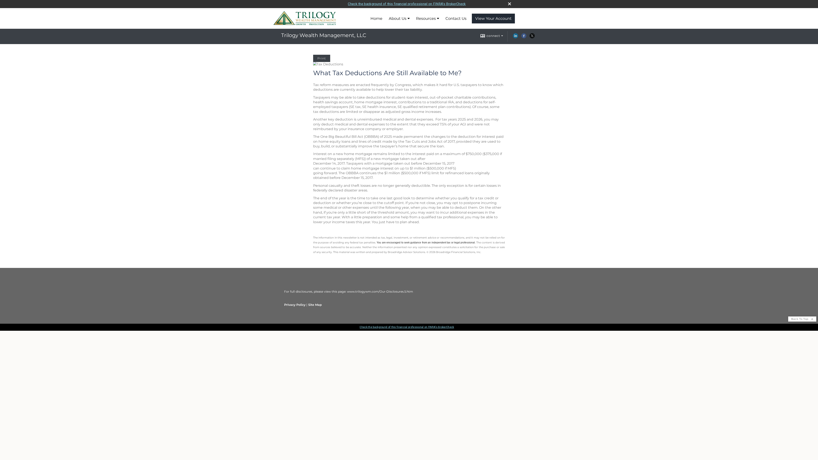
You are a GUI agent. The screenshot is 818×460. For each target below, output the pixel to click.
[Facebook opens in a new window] (523, 37)
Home (376, 18)
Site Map (315, 305)
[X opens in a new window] (532, 37)
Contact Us (456, 18)
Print (321, 58)
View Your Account (493, 18)
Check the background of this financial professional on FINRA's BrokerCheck (407, 4)
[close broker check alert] (509, 4)
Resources (426, 18)
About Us (397, 18)
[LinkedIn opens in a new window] (515, 37)
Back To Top (800, 319)
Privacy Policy (294, 305)
